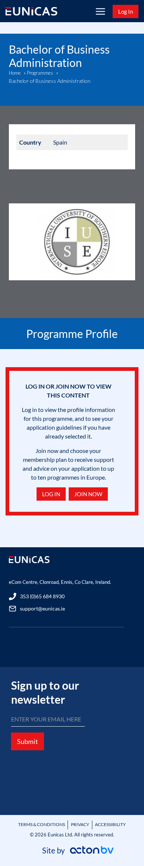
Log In (125, 11)
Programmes (40, 73)
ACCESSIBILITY (110, 824)
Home (15, 73)
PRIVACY (80, 824)
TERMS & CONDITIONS (41, 824)
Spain (60, 142)
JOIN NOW (88, 494)
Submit (27, 741)
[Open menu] (100, 11)
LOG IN (51, 494)
